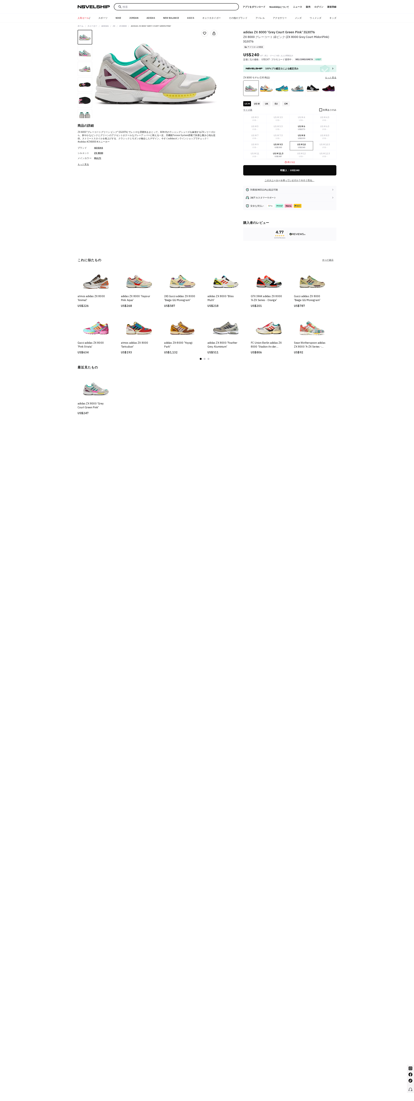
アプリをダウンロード (254, 6)
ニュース (297, 6)
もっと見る (83, 164)
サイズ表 (247, 109)
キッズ (332, 17)
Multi (97, 158)
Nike (118, 17)
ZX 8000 (123, 26)
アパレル (260, 17)
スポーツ (103, 17)
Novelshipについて (279, 6)
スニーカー (92, 26)
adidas (105, 26)
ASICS (190, 17)
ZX (114, 26)
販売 (308, 6)
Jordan (133, 17)
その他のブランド (238, 17)
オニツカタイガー (211, 17)
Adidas (151, 17)
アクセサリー (280, 17)
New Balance (171, 17)
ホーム (80, 26)
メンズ (298, 17)
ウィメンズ (315, 17)
